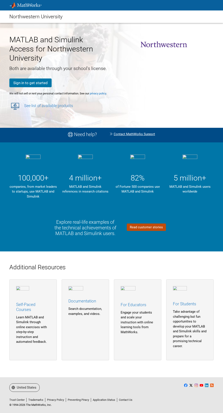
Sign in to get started (30, 83)
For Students (184, 303)
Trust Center (17, 399)
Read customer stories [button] (146, 227)
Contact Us (125, 399)
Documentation (82, 301)
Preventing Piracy (78, 399)
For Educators (133, 304)
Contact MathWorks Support (134, 134)
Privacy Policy (55, 399)
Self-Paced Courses (25, 307)
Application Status (104, 399)
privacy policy (98, 93)
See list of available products (48, 106)
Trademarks (35, 399)
